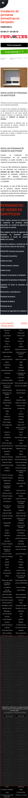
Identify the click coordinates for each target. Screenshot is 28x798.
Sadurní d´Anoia (21, 513)
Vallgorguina (7, 480)
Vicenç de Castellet (21, 546)
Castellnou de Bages (7, 789)
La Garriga (7, 373)
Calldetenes (7, 400)
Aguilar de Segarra (7, 625)
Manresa (7, 341)
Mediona (20, 567)
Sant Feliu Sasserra (7, 459)
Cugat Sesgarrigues (21, 580)
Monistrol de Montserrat (7, 386)
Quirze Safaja (21, 590)
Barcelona (7, 330)
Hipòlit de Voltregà (7, 457)
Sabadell (20, 510)
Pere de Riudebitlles (21, 459)
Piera (7, 440)
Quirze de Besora (21, 594)
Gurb (7, 414)
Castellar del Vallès (21, 605)
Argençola (21, 786)
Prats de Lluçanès (7, 636)
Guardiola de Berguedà (7, 486)
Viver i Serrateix (21, 493)
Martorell (21, 480)
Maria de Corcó (21, 490)
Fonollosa (21, 416)
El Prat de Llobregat (7, 475)
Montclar (21, 562)
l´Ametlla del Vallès (7, 380)
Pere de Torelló (7, 554)
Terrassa (7, 616)
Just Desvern (7, 501)
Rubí (21, 344)
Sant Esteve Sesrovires (21, 506)
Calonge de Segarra (7, 370)
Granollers (7, 490)
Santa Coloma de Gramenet (21, 353)
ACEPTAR (21, 716)
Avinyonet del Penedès (21, 526)
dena (20, 435)
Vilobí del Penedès (7, 496)
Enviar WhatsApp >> (13, 52)
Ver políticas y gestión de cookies (15, 712)
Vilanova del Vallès (7, 580)
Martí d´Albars (7, 422)
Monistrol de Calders (21, 386)
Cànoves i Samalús (7, 544)
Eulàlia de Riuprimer (21, 349)
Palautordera (7, 510)
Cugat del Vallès (7, 513)
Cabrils (7, 367)
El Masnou (7, 470)
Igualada (21, 630)
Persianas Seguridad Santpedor (7, 795)
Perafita (21, 440)
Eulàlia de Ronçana (7, 478)
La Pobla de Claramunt (7, 583)
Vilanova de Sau (21, 483)
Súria (21, 451)
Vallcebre (7, 349)
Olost (20, 559)
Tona (7, 538)
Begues (7, 565)
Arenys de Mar (7, 573)
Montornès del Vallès (21, 383)
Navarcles (21, 341)
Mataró (21, 356)
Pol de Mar (21, 422)
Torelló (7, 427)
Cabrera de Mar (7, 518)
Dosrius (7, 333)
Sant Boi (20, 600)
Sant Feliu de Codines (7, 506)
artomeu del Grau (7, 603)
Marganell (7, 483)
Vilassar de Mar (21, 535)
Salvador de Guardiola (7, 550)
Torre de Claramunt (21, 627)
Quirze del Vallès (7, 594)
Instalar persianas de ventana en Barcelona (16, 58)
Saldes (21, 454)
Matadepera (7, 611)
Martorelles (7, 356)
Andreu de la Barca (7, 359)
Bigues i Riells (21, 573)
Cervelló (21, 380)
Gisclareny (7, 416)
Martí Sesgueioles (21, 633)
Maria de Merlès (21, 390)
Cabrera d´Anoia (7, 493)
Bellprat (21, 622)
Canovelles (21, 544)
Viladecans (21, 523)
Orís (21, 556)
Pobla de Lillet (21, 405)
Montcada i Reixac (7, 630)
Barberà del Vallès (7, 448)
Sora (7, 567)
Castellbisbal (21, 408)
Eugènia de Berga (7, 352)
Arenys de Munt (21, 570)
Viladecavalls (7, 523)
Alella (21, 362)
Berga (7, 576)
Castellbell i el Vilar (7, 605)
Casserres (7, 432)
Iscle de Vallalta (20, 465)
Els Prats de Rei (7, 614)
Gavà (21, 443)
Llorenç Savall (7, 498)
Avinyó (7, 530)
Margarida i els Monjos (7, 393)
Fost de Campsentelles (7, 590)
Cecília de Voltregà (7, 516)
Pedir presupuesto (14, 45)
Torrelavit (7, 627)
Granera (21, 414)
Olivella (7, 562)
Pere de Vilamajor (21, 549)
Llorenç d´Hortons (21, 498)
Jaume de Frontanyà (7, 465)
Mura (7, 344)
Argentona (7, 570)
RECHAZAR (9, 716)
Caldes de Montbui (21, 457)
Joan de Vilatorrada (21, 462)
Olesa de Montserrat (7, 446)
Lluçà (7, 792)
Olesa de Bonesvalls (21, 446)
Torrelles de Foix (21, 625)
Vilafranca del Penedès (21, 519)
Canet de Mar (7, 546)
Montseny (7, 535)
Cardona (7, 622)
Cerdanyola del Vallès (7, 383)
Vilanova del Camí (21, 516)
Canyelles (21, 541)
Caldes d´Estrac (21, 530)
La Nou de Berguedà (21, 583)
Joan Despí (7, 541)
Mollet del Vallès (7, 462)
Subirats (7, 454)
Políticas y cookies (21, 795)
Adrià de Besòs (21, 393)
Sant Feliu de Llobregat (21, 502)
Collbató (7, 468)
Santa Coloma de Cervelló (21, 428)
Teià (21, 616)
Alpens (7, 362)
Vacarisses (7, 451)
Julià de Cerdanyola (21, 538)
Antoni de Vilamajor (7, 556)
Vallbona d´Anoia (21, 448)
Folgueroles (7, 419)
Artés (7, 786)
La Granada (21, 370)
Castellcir (21, 619)
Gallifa (21, 565)
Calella (7, 338)
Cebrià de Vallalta (21, 597)
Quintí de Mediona (21, 554)
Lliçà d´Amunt (7, 335)
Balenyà (21, 475)
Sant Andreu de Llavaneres (21, 576)
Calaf (20, 603)
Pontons (20, 636)
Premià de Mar (21, 792)
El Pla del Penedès (21, 468)
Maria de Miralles (7, 390)
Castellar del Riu (7, 608)
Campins (21, 367)
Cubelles (21, 346)
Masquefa (21, 611)
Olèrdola (7, 435)
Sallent (7, 397)
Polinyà (7, 405)
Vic (21, 411)
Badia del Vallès (21, 400)
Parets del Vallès (7, 443)
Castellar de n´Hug (21, 608)
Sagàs (21, 789)
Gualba (21, 486)
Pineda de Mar (7, 408)
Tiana (21, 614)
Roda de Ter (7, 346)
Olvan (7, 559)
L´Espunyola (20, 377)
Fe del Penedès (7, 619)
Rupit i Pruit (21, 425)
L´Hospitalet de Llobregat (20, 374)
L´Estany (7, 377)
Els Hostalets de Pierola (21, 471)
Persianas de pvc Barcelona (4, 58)
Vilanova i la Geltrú (21, 403)
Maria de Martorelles (21, 437)
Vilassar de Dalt (7, 403)
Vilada (7, 411)
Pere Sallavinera (7, 425)
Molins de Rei (21, 335)
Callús (21, 397)
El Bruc (21, 330)
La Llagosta (7, 587)
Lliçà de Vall (21, 333)
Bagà (20, 365)
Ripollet (21, 496)
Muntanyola (21, 533)
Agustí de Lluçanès (21, 359)
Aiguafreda (7, 365)
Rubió (21, 338)
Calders (7, 533)
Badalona (7, 525)
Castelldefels (7, 437)
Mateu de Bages (7, 633)
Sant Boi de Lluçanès (7, 600)
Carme (21, 432)
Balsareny (21, 478)
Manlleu (21, 419)
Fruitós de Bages (21, 587)
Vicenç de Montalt (7, 597)
